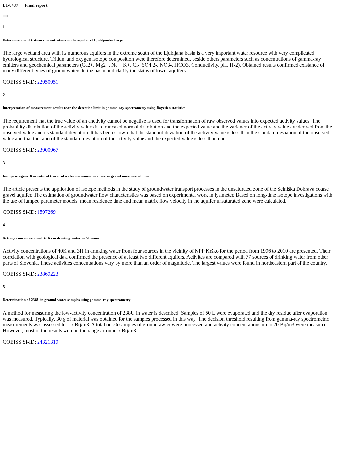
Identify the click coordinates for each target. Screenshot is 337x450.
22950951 (47, 82)
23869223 (47, 274)
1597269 (46, 212)
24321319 (47, 342)
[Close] (5, 16)
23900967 (47, 150)
